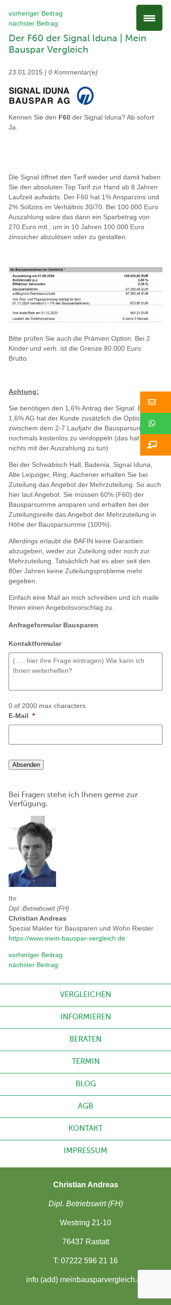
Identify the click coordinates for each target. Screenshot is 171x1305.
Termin (86, 1062)
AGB (85, 1106)
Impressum (85, 1151)
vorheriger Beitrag (36, 13)
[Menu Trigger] (149, 18)
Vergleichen (85, 995)
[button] (155, 402)
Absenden (26, 764)
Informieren (85, 1017)
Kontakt (85, 1129)
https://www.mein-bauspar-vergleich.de (67, 938)
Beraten (85, 1040)
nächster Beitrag (33, 23)
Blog (86, 1084)
